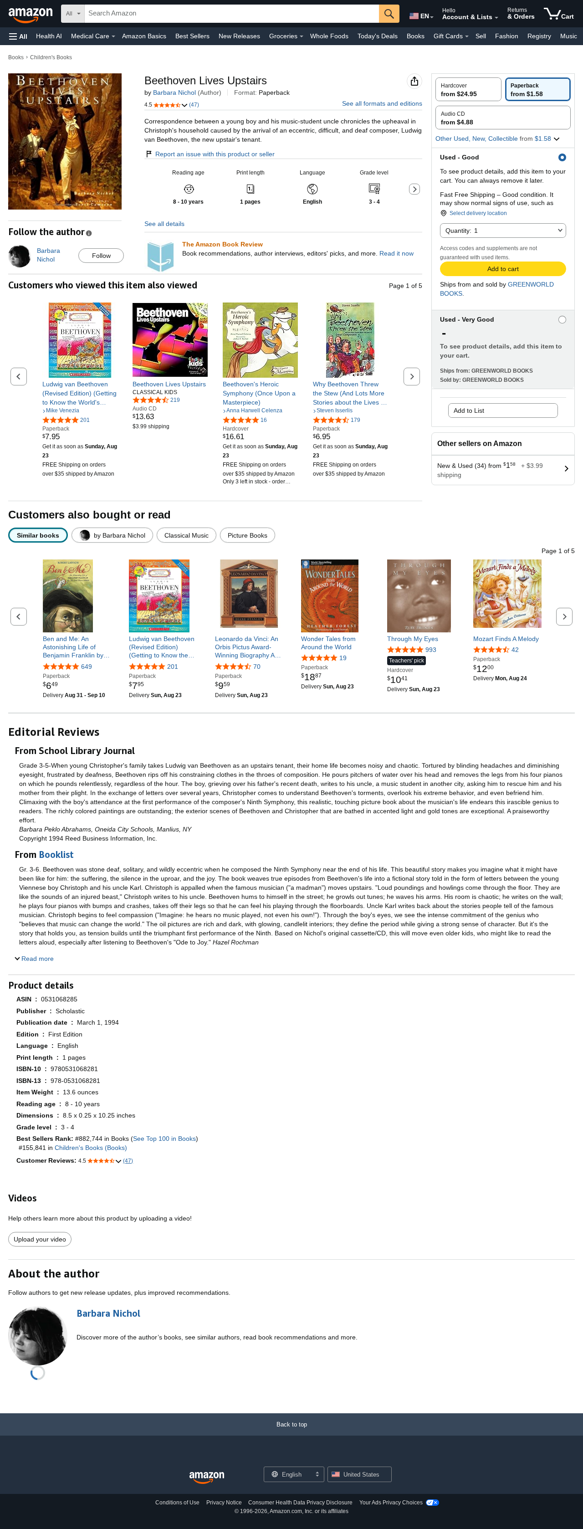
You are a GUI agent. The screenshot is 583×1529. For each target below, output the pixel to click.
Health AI (49, 36)
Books (415, 36)
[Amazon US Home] (206, 1478)
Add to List (469, 410)
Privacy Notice (224, 1502)
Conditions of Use (177, 1502)
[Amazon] (31, 13)
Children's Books (51, 57)
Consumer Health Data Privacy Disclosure (300, 1502)
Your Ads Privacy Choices (391, 1502)
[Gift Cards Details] (467, 36)
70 (257, 666)
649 (86, 666)
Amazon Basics (144, 36)
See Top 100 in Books (164, 1138)
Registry (539, 36)
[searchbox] (232, 13)
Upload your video (40, 1239)
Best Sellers (192, 36)
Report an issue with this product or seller (215, 154)
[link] (80, 393)
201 (172, 666)
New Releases (239, 36)
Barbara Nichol (174, 92)
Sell (481, 36)
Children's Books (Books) (91, 1147)
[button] (18, 36)
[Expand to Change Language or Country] (432, 17)
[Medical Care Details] (113, 36)
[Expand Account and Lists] (496, 18)
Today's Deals (378, 36)
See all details (164, 223)
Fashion (506, 36)
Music (568, 36)
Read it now (396, 253)
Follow (101, 255)
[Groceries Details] (301, 36)
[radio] (468, 89)
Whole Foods (329, 36)
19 (343, 658)
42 (515, 649)
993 (430, 649)
